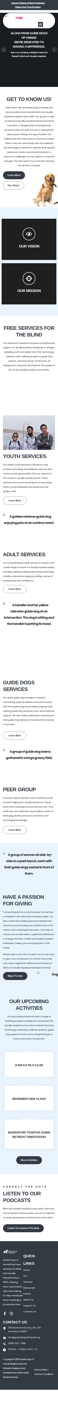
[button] (40, 24)
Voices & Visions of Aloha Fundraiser (28, 3)
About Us (28, 1299)
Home (26, 1270)
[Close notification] (53, 5)
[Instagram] (11, 1313)
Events (27, 1293)
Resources (29, 1287)
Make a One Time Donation (28, 7)
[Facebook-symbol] (5, 1313)
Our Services (28, 1278)
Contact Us (29, 1311)
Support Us (29, 1305)
